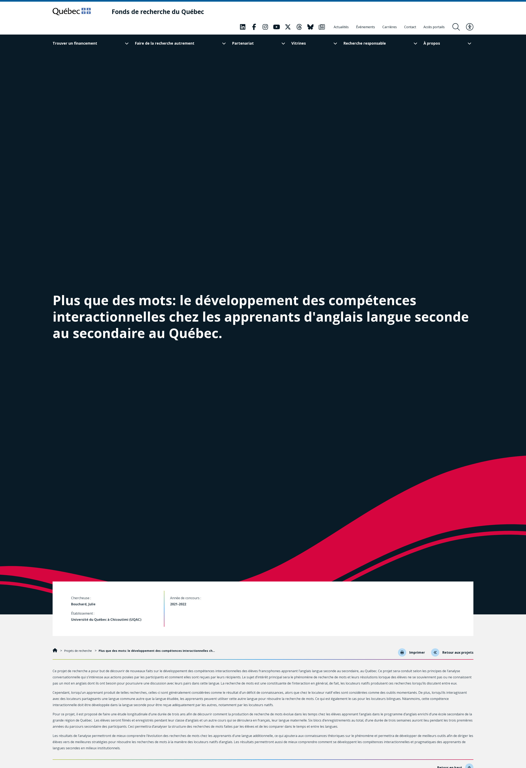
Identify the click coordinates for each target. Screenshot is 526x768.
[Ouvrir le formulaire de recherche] (456, 27)
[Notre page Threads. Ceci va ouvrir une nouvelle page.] (299, 27)
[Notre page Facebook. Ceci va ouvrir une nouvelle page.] (254, 27)
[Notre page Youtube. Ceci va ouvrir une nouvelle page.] (276, 27)
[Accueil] (55, 651)
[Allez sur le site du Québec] (72, 11)
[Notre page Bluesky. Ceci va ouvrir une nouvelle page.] (310, 27)
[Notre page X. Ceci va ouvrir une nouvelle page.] (288, 27)
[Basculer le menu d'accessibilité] (469, 27)
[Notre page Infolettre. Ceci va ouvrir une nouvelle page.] (322, 27)
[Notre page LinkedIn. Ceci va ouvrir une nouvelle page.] (243, 27)
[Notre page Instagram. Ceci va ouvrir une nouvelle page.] (265, 27)
